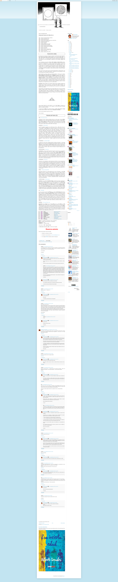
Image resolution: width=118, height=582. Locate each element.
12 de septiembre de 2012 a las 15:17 (53, 359)
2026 (69, 87)
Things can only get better (45, 169)
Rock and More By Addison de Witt (73, 204)
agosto (70, 51)
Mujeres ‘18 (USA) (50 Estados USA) (75, 260)
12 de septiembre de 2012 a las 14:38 (48, 353)
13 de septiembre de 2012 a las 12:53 (48, 451)
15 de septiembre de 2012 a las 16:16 (53, 411)
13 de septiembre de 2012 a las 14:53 (49, 405)
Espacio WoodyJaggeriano (72, 152)
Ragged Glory (70, 208)
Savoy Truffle (70, 180)
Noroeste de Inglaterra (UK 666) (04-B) (74, 66)
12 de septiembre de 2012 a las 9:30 (52, 329)
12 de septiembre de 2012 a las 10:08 (53, 336)
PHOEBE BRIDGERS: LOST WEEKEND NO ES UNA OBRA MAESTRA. (75, 124)
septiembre (70, 52)
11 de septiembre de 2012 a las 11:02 (53, 294)
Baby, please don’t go (44, 117)
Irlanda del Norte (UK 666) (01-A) (73, 58)
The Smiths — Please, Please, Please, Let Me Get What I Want (75, 272)
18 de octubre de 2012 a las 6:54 (53, 502)
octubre (70, 69)
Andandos (70, 171)
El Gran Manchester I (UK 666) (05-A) (73, 67)
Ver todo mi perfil (74, 38)
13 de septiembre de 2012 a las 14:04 (53, 438)
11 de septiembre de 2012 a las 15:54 (48, 303)
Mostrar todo (78, 210)
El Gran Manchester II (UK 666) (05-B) (74, 68)
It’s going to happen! (47, 140)
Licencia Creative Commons (74, 286)
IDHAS (69, 193)
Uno (69, 57)
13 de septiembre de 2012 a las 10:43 (53, 394)
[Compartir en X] (48, 240)
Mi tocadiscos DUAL (71, 140)
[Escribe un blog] (47, 240)
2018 (69, 78)
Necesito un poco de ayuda (75, 233)
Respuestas (43, 315)
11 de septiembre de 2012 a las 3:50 (48, 246)
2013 (69, 73)
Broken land (56, 215)
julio (69, 50)
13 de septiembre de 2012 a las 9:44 (53, 374)
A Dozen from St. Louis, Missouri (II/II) (75, 277)
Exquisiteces (70, 198)
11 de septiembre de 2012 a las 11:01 (53, 257)
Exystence (70, 186)
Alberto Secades (45, 257)
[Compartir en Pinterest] (49, 240)
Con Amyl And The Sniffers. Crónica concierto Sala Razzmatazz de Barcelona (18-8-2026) (73, 119)
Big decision (56, 214)
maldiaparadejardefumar (72, 128)
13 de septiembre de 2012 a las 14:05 (53, 457)
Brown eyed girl (46, 125)
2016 (69, 76)
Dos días (70, 56)
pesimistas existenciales (44, 329)
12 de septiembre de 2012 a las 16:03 (48, 367)
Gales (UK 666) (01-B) (72, 59)
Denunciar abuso (70, 89)
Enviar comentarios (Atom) (45, 524)
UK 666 (47, 236)
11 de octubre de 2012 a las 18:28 (48, 495)
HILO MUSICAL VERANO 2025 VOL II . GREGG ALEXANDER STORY (75, 142)
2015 (69, 75)
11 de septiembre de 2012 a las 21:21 (53, 320)
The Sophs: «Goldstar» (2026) (72, 196)
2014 (69, 74)
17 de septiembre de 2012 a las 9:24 (53, 486)
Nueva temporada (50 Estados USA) (75, 250)
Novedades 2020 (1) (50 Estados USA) (75, 266)
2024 (69, 85)
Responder (42, 254)
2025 (69, 86)
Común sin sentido (71, 146)
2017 (69, 77)
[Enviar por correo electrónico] (46, 240)
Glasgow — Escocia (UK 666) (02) (73, 60)
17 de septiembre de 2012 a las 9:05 (53, 279)
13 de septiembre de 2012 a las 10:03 (47, 384)
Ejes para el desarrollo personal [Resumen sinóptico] (73, 55)
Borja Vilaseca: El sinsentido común (74, 244)
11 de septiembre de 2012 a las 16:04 (50, 316)
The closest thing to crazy (46, 202)
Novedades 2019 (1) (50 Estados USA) (75, 256)
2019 (69, 79)
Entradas (70, 223)
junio (70, 49)
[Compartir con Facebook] (48, 240)
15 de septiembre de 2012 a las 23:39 (47, 477)
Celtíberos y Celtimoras (72, 134)
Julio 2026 (74, 147)
